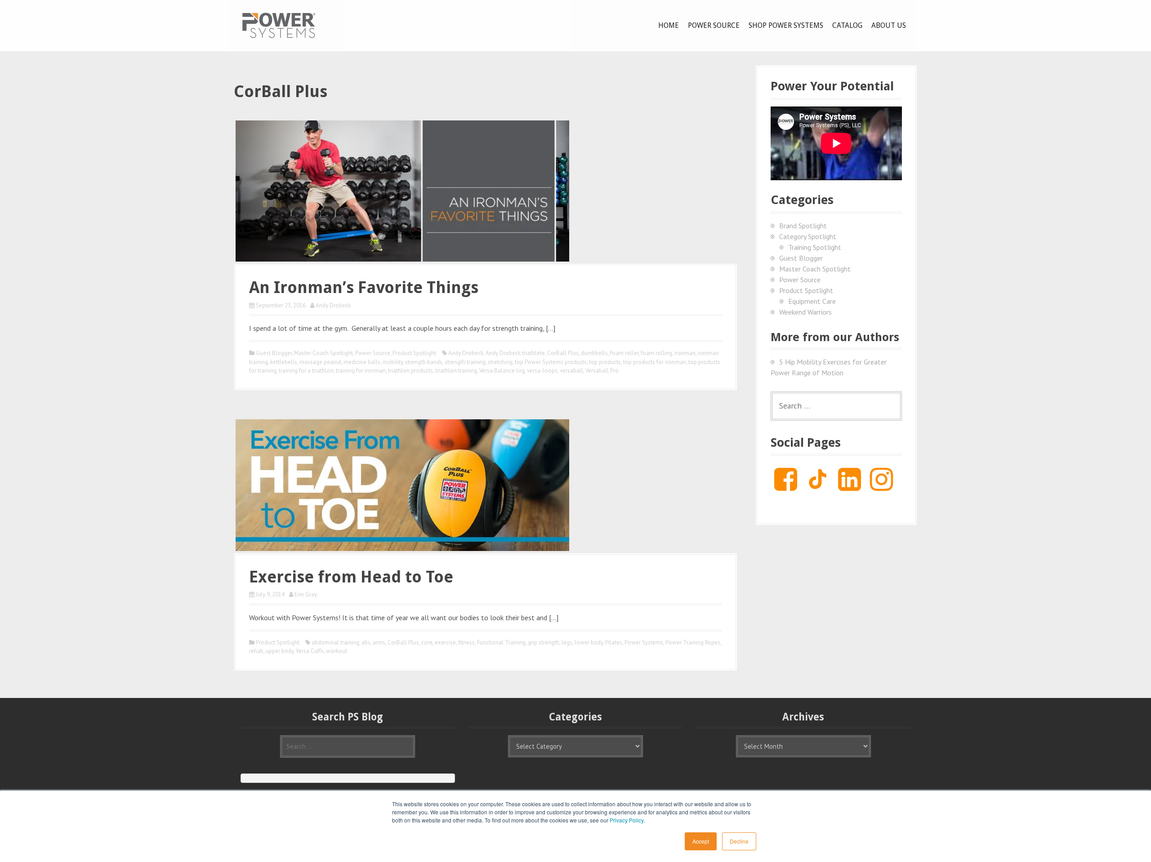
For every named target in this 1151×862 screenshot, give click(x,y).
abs (365, 642)
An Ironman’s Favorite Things (363, 287)
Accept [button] (700, 841)
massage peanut (320, 362)
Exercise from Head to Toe (351, 577)
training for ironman (361, 370)
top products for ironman (654, 362)
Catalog (847, 25)
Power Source (714, 25)
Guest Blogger (274, 353)
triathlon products (410, 370)
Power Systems (644, 642)
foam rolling (656, 353)
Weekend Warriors (805, 311)
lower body (589, 642)
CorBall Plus (563, 353)
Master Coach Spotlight (323, 353)
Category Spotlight (807, 236)
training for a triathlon (306, 370)
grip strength (543, 642)
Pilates (613, 642)
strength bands (423, 362)
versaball (571, 370)
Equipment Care (812, 301)
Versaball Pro (602, 370)
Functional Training (501, 642)
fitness (466, 642)
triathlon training (456, 370)
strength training (465, 362)
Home (668, 25)
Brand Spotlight (803, 225)
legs (567, 642)
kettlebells (283, 362)
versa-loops (542, 370)
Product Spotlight (414, 353)
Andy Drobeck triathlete (515, 353)
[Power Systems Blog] (279, 24)
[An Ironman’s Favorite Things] (402, 190)
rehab (256, 651)
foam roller (624, 353)
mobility (393, 362)
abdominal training (335, 642)
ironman (685, 353)
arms (379, 642)
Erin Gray (305, 594)
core (427, 642)
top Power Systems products (551, 362)
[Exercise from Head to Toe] (402, 484)
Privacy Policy (626, 820)
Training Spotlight (814, 247)
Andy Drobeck (333, 305)
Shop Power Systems (786, 25)
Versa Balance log (502, 370)
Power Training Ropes (692, 642)
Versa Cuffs (310, 651)
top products (605, 362)
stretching (500, 362)
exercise (445, 642)
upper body (280, 651)
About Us (888, 25)
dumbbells (594, 353)
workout (336, 651)
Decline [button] (739, 841)
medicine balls (362, 362)
